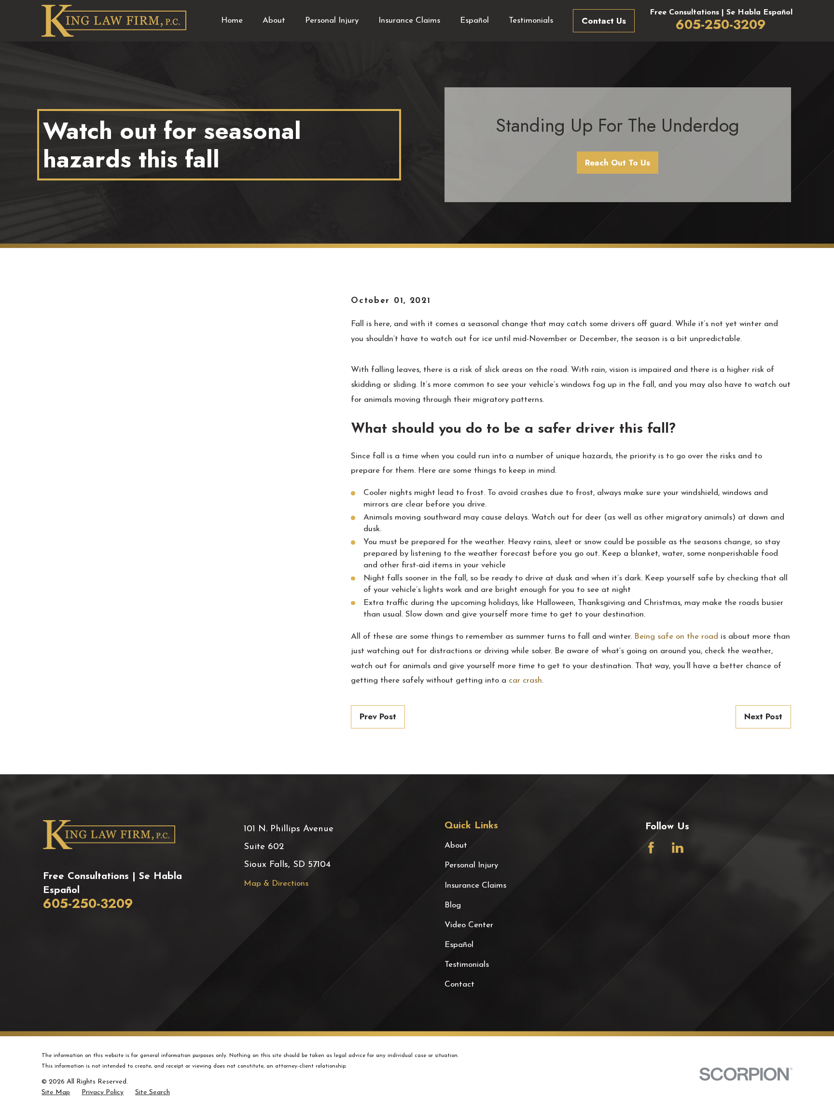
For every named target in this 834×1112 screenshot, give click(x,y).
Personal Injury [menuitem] (332, 20)
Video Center (469, 925)
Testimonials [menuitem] (531, 20)
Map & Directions (276, 883)
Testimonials (467, 965)
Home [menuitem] (232, 20)
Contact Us (604, 21)
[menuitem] (56, 1093)
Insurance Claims (475, 885)
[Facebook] (651, 847)
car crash (525, 680)
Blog (453, 905)
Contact (459, 984)
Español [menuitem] (474, 20)
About (456, 845)
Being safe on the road (676, 636)
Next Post (763, 716)
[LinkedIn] (677, 847)
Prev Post (378, 716)
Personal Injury (471, 865)
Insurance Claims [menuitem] (409, 20)
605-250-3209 (721, 24)
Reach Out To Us (617, 162)
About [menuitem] (274, 20)
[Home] (114, 21)
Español (459, 945)
